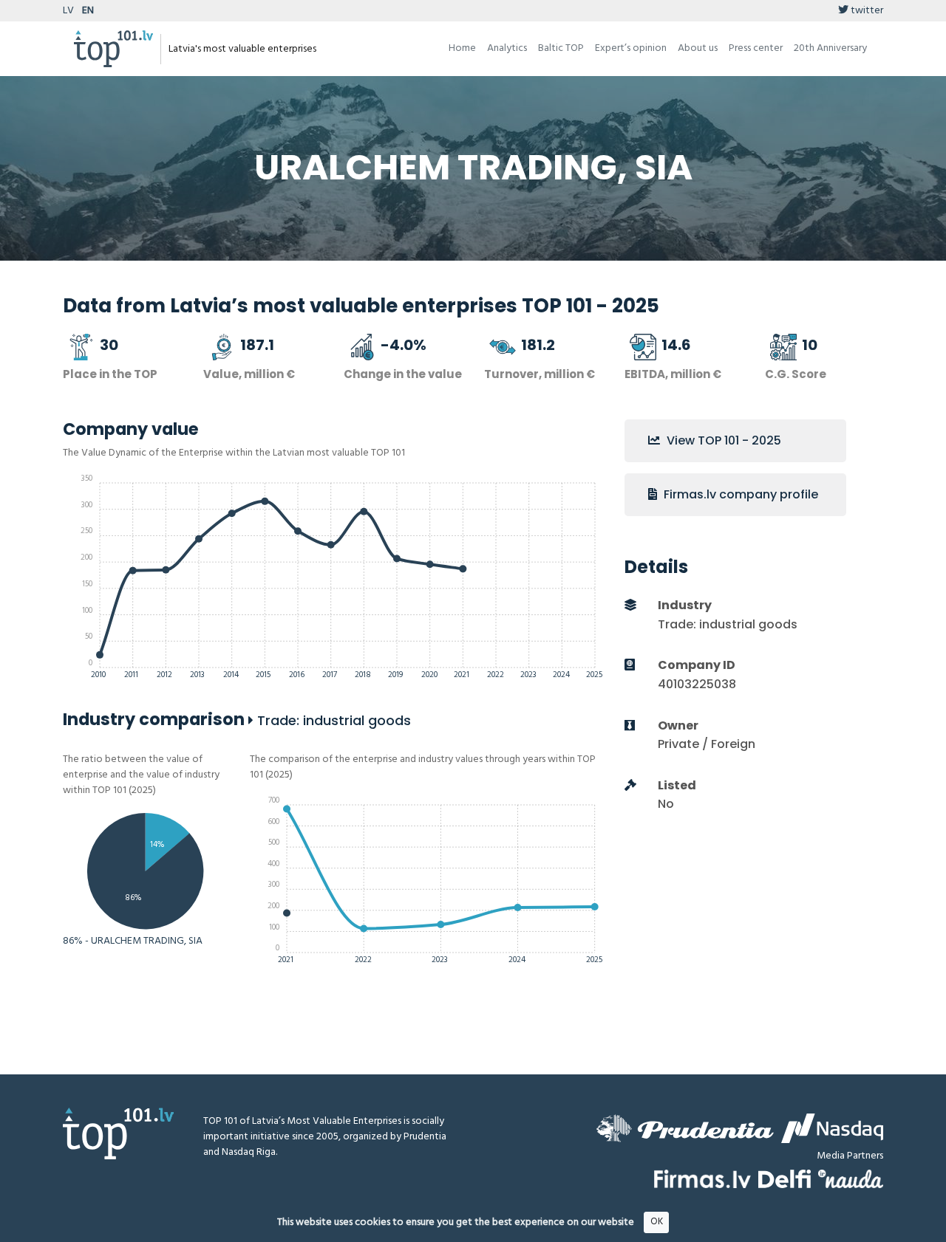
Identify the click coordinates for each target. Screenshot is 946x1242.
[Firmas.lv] (702, 1179)
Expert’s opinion (631, 48)
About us (698, 48)
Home (462, 48)
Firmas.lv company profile (739, 494)
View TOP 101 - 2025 (722, 440)
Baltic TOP (561, 48)
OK (656, 1221)
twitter (865, 10)
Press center (756, 48)
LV (68, 10)
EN (88, 10)
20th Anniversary (830, 48)
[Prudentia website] (685, 1128)
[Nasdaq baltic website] (832, 1128)
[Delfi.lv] (784, 1179)
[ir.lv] (850, 1179)
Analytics (507, 48)
